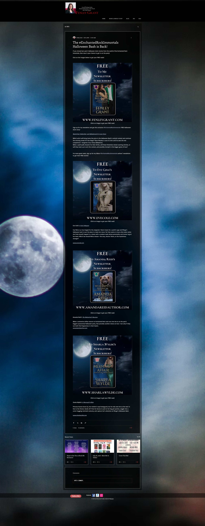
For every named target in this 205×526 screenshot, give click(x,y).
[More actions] (131, 38)
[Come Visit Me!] (128, 446)
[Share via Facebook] (73, 423)
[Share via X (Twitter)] (77, 423)
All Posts (67, 26)
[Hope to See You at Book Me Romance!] (76, 446)
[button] (138, 26)
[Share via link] (85, 423)
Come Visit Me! (124, 456)
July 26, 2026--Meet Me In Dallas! (101, 456)
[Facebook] (93, 495)
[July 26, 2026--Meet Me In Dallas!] (102, 446)
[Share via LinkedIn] (81, 423)
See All (138, 436)
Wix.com (112, 498)
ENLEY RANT (87, 13)
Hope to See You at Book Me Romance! (76, 456)
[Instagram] (101, 495)
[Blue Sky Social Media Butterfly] (97, 495)
